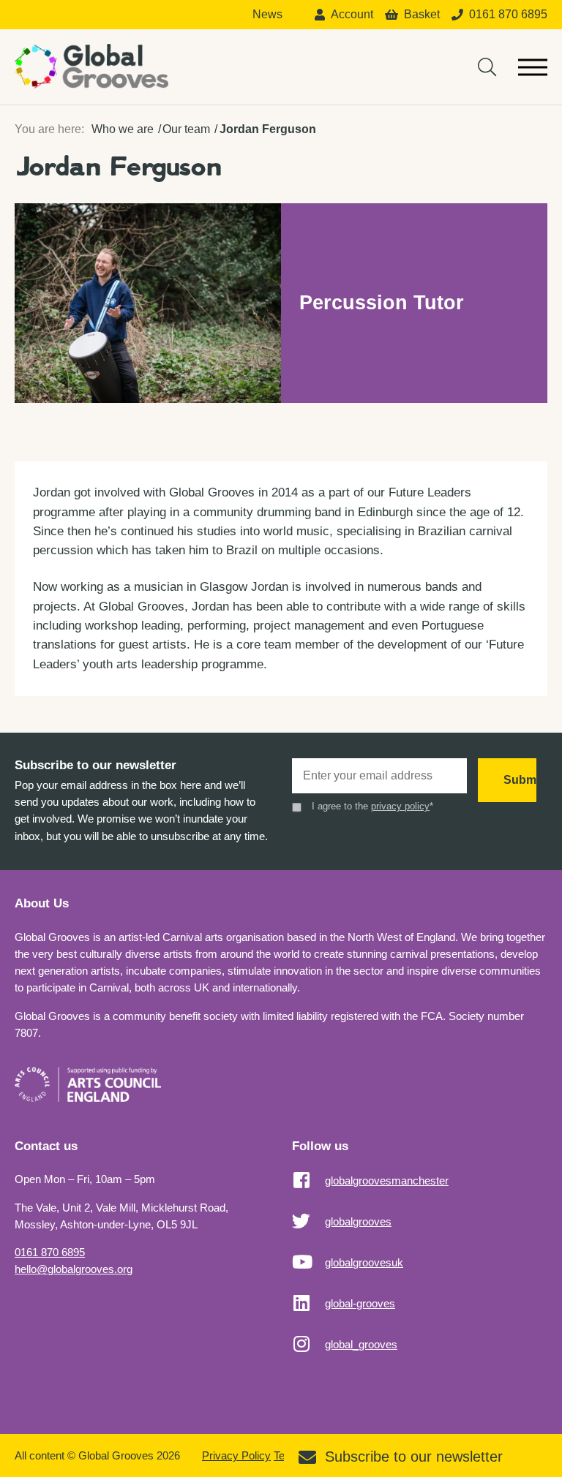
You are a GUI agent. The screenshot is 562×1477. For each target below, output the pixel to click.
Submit (519, 780)
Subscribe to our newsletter (414, 1456)
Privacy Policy (236, 1455)
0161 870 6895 (50, 1252)
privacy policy (400, 806)
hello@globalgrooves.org (73, 1269)
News (267, 14)
